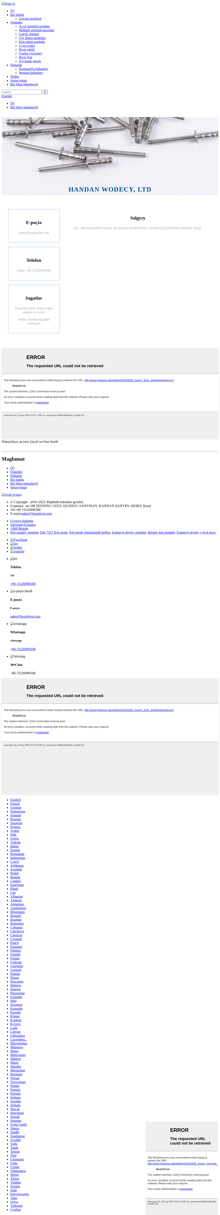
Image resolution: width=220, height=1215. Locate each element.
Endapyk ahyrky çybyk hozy (196, 532)
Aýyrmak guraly (30, 61)
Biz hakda (17, 15)
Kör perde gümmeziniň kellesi (89, 532)
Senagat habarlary (31, 73)
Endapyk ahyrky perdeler (129, 532)
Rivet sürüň (27, 49)
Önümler (16, 22)
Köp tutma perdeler (32, 42)
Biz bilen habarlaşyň (24, 84)
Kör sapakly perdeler (24, 532)
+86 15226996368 (22, 584)
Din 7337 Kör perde (54, 532)
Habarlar (16, 65)
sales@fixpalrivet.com (34, 232)
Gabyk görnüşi (29, 34)
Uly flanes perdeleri (32, 38)
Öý (12, 11)
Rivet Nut (25, 57)
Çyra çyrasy (27, 45)
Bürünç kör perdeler (161, 532)
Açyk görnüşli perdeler (34, 26)
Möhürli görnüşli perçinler (36, 30)
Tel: (12, 510)
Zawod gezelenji (30, 18)
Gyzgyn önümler (21, 521)
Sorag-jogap (18, 80)
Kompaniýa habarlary (33, 69)
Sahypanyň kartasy (23, 525)
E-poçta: (16, 513)
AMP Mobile (19, 528)
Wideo (14, 76)
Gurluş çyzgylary (30, 53)
